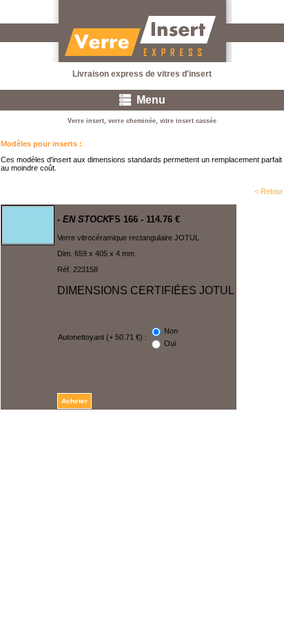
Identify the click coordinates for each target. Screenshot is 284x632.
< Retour (268, 191)
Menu (150, 100)
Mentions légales (256, 437)
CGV (209, 437)
